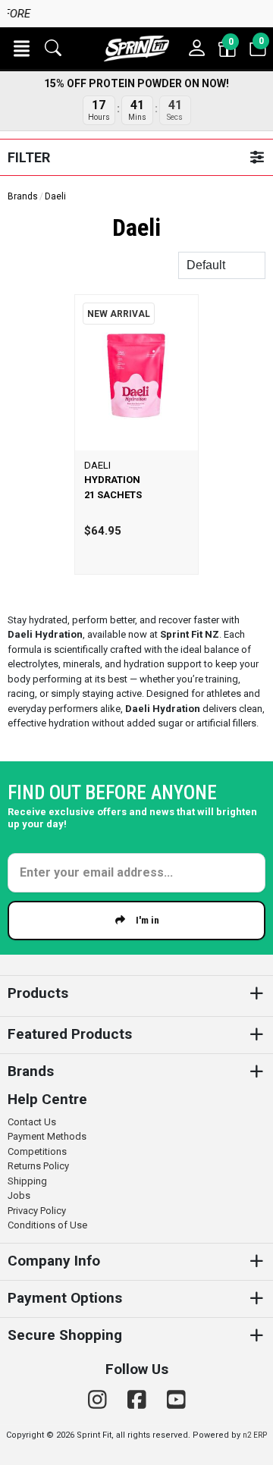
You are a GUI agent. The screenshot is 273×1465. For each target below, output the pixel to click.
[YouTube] (176, 1400)
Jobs (19, 1195)
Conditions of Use (47, 1225)
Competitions (37, 1151)
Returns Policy (38, 1166)
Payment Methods (47, 1136)
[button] (21, 48)
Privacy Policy (37, 1210)
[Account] (197, 48)
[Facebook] (139, 1400)
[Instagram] (100, 1400)
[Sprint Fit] (136, 48)
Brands (23, 196)
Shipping (27, 1181)
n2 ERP (255, 1435)
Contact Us (32, 1122)
